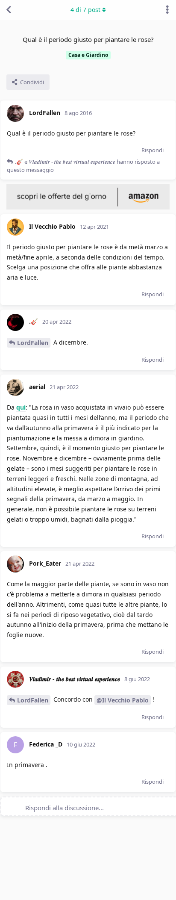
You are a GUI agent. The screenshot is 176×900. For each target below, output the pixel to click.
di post (85, 10)
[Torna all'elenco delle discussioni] (8, 10)
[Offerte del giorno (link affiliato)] (88, 207)
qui (21, 407)
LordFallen (32, 343)
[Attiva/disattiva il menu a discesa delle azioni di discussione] (167, 10)
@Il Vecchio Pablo (123, 700)
